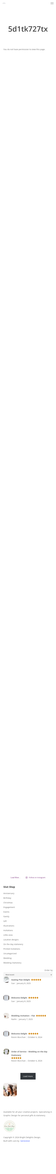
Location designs (11, 939)
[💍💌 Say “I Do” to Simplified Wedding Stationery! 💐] (45, 182)
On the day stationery (13, 944)
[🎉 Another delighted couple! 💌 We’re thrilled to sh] (45, 620)
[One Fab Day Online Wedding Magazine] (9, 1133)
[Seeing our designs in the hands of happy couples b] (28, 353)
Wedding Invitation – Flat (23, 1015)
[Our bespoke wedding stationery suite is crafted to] (45, 364)
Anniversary (8, 893)
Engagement (9, 907)
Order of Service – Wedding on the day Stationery (29, 1053)
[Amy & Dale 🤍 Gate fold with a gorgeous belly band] (11, 639)
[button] (52, 3)
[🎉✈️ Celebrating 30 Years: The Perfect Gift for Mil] (28, 722)
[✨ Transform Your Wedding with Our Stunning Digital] (45, 498)
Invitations (8, 930)
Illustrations (8, 925)
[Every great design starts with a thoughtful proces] (28, 134)
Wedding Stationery (12, 962)
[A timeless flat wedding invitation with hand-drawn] (11, 141)
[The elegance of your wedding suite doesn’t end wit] (11, 360)
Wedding (7, 958)
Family (6, 916)
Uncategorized (10, 953)
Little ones (8, 935)
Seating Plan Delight (20, 979)
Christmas (8, 902)
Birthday (7, 898)
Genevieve (25, 1141)
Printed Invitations (11, 949)
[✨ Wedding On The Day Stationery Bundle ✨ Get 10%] (11, 502)
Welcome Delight (19, 997)
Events (6, 912)
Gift (5, 921)
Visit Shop (9, 886)
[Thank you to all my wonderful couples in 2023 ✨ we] (28, 488)
